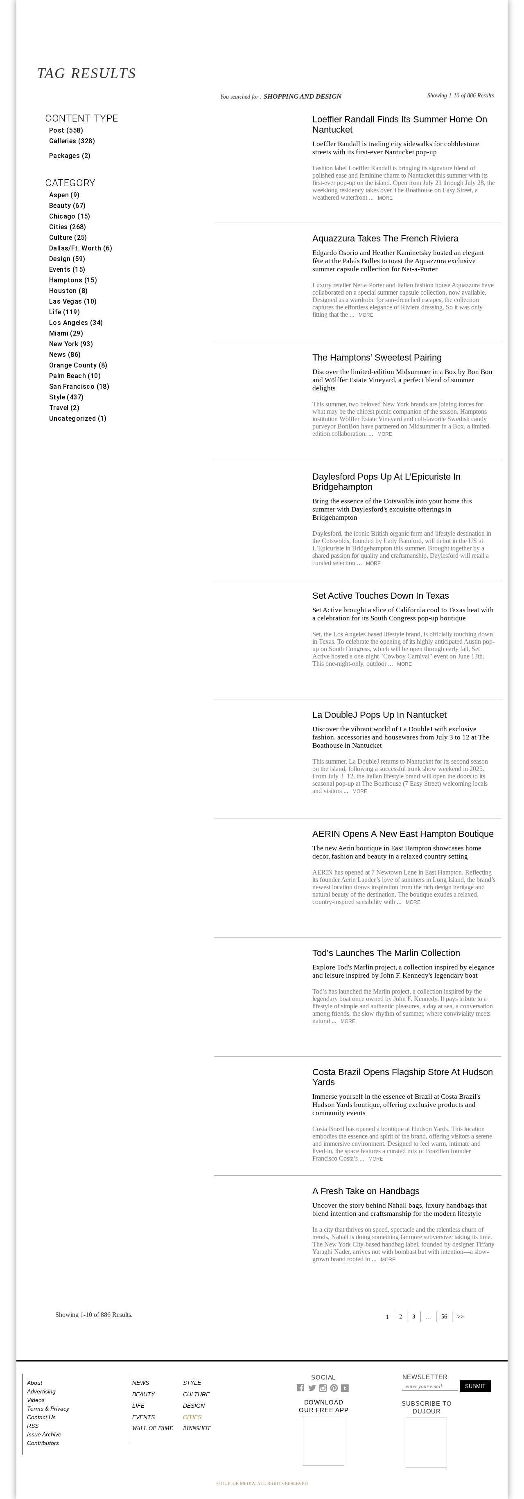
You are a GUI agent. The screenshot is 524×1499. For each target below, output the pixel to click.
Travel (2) (64, 408)
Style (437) (66, 397)
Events (143, 1417)
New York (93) (71, 344)
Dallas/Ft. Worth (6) (80, 248)
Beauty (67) (67, 206)
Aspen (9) (64, 195)
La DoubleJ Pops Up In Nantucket (379, 715)
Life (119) (64, 312)
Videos (36, 1400)
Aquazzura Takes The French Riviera (385, 238)
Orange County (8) (78, 365)
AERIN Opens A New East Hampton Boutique (403, 834)
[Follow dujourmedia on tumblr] (345, 1390)
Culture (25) (68, 237)
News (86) (65, 354)
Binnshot (196, 1428)
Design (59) (67, 259)
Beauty (143, 1394)
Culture (196, 1394)
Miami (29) (66, 333)
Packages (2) (70, 156)
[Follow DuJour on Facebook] (301, 1389)
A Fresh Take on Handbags (366, 1191)
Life (138, 1405)
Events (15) (67, 269)
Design (194, 1405)
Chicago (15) (69, 216)
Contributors (43, 1443)
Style (192, 1383)
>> (460, 1317)
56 (444, 1317)
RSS (32, 1425)
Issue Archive (44, 1434)
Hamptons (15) (73, 280)
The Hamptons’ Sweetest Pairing (377, 357)
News (140, 1383)
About (34, 1383)
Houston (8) (68, 291)
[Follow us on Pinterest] (333, 1389)
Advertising (41, 1391)
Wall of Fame (152, 1428)
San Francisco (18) (79, 386)
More (385, 198)
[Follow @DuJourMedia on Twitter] (312, 1389)
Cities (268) (67, 227)
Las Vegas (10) (73, 301)
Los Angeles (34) (76, 323)
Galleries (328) (72, 141)
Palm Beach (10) (75, 376)
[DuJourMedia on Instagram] (323, 1390)
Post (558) (66, 130)
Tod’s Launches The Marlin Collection (386, 953)
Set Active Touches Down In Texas (380, 596)
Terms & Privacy (48, 1408)
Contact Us (41, 1417)
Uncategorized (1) (78, 418)
